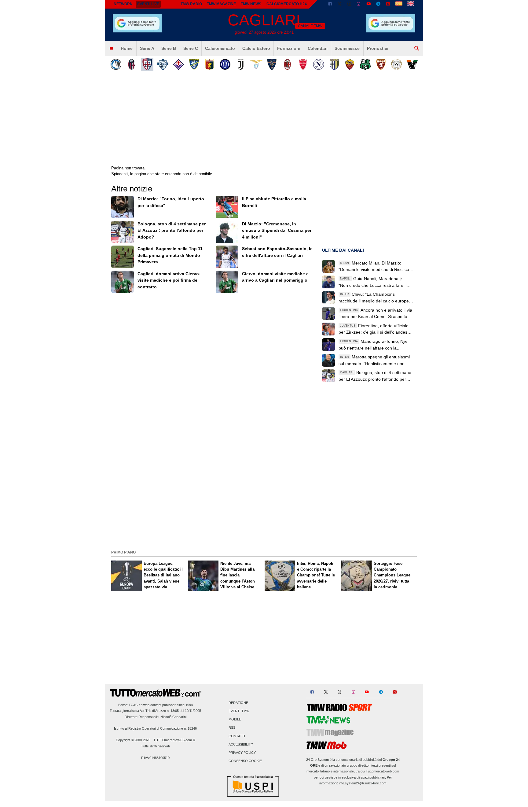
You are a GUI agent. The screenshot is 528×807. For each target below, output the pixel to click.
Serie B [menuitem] (168, 48)
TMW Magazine (221, 4)
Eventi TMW (239, 711)
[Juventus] (240, 64)
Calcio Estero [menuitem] (256, 48)
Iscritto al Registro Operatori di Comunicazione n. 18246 (155, 728)
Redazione (238, 703)
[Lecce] (272, 64)
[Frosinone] (194, 64)
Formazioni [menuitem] (288, 48)
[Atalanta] (116, 64)
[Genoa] (209, 64)
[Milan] (287, 64)
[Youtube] (368, 4)
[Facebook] (330, 4)
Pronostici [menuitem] (377, 48)
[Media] (388, 4)
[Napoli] (318, 64)
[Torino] (381, 64)
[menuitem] (111, 48)
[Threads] (349, 4)
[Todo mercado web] (399, 4)
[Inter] (225, 64)
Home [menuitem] (127, 48)
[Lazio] (256, 64)
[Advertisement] (264, 505)
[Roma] (349, 64)
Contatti (237, 736)
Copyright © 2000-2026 (133, 740)
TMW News (251, 4)
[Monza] (303, 64)
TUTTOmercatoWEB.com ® (174, 740)
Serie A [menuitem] (147, 48)
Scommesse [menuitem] (347, 48)
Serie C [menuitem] (190, 48)
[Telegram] (378, 4)
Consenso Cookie (245, 761)
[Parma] (334, 64)
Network (123, 4)
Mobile (235, 719)
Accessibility (241, 744)
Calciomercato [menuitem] (220, 48)
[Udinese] (396, 64)
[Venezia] (412, 64)
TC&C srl (135, 705)
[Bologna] (131, 64)
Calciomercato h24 (286, 4)
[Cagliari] (147, 64)
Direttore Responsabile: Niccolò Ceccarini (155, 717)
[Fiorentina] (178, 64)
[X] (340, 4)
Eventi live (148, 4)
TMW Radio (191, 4)
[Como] (162, 64)
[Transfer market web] (410, 4)
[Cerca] (416, 48)
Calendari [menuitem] (318, 48)
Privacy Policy (242, 753)
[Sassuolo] (365, 64)
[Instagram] (359, 4)
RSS (232, 728)
